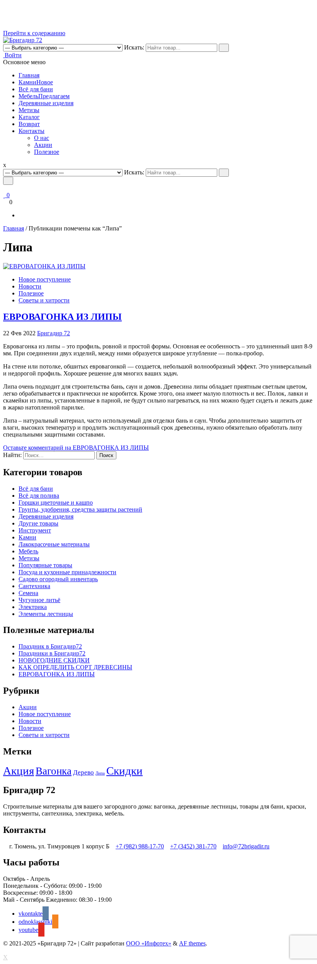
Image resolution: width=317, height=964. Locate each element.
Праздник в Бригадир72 (50, 646)
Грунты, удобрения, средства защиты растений (80, 509)
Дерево (83, 772)
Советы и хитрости (44, 300)
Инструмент (35, 530)
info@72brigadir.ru (246, 846)
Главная (29, 75)
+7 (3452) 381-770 (193, 846)
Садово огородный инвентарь (58, 579)
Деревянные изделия (46, 103)
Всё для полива (39, 495)
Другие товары (38, 523)
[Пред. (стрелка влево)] (13, 482)
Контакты (31, 131)
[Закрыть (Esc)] (308, 8)
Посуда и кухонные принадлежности (67, 572)
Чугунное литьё (39, 600)
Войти (12, 55)
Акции (43, 145)
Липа (100, 773)
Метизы (29, 110)
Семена (28, 593)
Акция (18, 770)
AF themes (192, 943)
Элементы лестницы (46, 614)
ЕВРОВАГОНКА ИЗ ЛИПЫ (62, 317)
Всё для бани (36, 89)
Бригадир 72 (53, 333)
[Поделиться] (291, 8)
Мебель (44, 96)
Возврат (29, 124)
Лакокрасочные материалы (54, 544)
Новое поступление (45, 279)
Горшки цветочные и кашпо (56, 502)
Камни (36, 82)
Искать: (134, 47)
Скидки (124, 770)
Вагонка (54, 771)
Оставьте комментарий (76, 447)
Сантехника (34, 586)
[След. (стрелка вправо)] (303, 482)
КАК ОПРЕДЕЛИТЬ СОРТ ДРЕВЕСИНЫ (75, 667)
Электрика (33, 607)
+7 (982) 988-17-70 (140, 846)
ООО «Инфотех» (148, 943)
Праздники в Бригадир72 (52, 653)
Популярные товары (45, 565)
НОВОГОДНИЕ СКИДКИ (54, 660)
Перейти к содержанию (34, 33)
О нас (41, 138)
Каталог (29, 117)
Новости (30, 286)
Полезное (46, 151)
